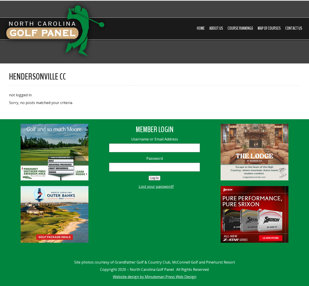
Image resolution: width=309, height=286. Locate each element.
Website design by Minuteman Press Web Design (154, 276)
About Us (216, 28)
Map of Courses (269, 28)
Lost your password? (156, 186)
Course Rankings (240, 28)
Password (154, 158)
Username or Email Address (154, 139)
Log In (154, 178)
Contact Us (293, 28)
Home (201, 28)
